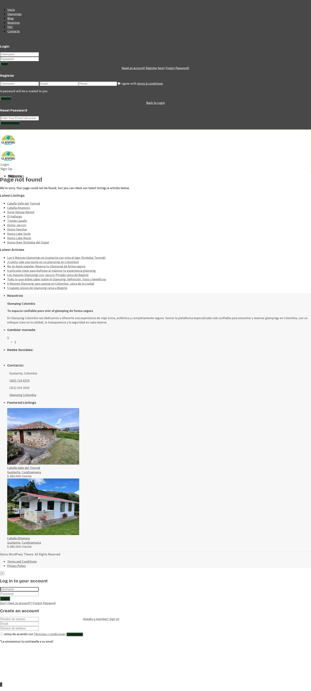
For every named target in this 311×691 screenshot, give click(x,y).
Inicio (11, 9)
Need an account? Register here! (143, 68)
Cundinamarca (31, 472)
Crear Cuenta (75, 634)
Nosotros (13, 22)
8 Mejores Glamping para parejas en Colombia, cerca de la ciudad (50, 283)
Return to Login (155, 127)
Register (6, 98)
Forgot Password (44, 603)
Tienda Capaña (17, 220)
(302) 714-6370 (19, 380)
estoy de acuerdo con (35, 634)
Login (4, 63)
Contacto (13, 31)
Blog (10, 18)
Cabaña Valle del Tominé (23, 203)
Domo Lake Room (19, 238)
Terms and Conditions (22, 561)
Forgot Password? (177, 68)
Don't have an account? (15, 603)
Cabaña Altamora (18, 207)
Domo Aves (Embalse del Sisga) (28, 242)
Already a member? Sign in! (101, 619)
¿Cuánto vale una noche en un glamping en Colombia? (43, 262)
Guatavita (13, 472)
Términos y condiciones (50, 634)
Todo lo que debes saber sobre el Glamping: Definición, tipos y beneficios (56, 279)
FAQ (10, 27)
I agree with (142, 83)
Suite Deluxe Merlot (20, 212)
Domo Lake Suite (19, 233)
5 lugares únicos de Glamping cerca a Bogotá (37, 288)
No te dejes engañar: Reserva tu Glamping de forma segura (46, 266)
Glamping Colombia (22, 395)
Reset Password (10, 123)
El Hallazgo (14, 216)
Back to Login (155, 102)
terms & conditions (150, 83)
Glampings (14, 14)
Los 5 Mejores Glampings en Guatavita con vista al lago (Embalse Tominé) (56, 257)
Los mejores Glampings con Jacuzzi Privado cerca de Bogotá (47, 275)
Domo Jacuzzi (16, 225)
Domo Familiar (17, 229)
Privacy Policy (16, 565)
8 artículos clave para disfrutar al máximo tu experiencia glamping (51, 270)
